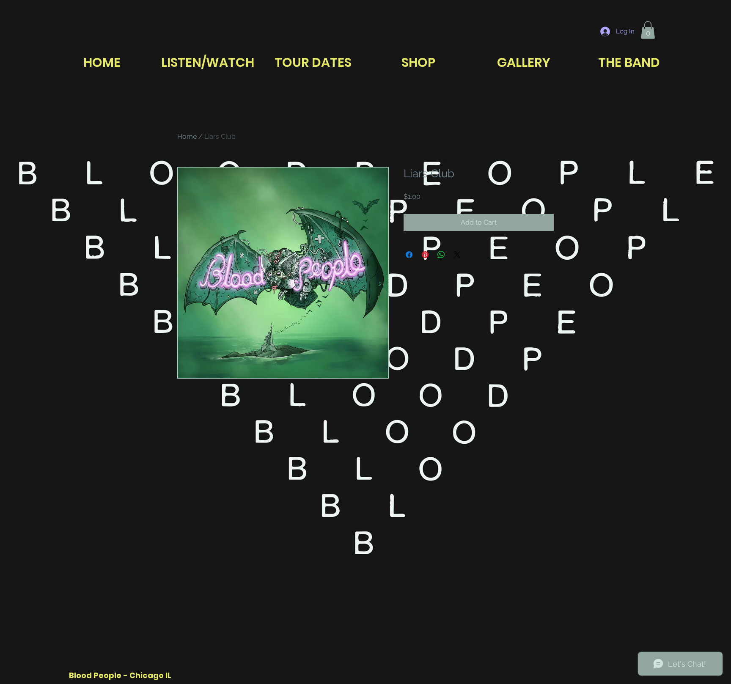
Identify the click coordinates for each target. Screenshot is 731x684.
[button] (647, 30)
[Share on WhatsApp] (441, 255)
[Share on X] (457, 255)
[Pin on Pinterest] (425, 255)
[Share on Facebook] (409, 255)
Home (187, 136)
